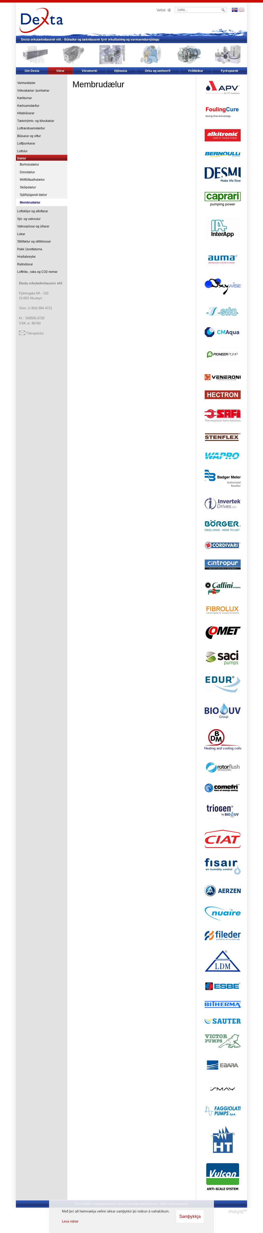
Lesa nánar (70, 1221)
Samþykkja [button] (190, 1216)
